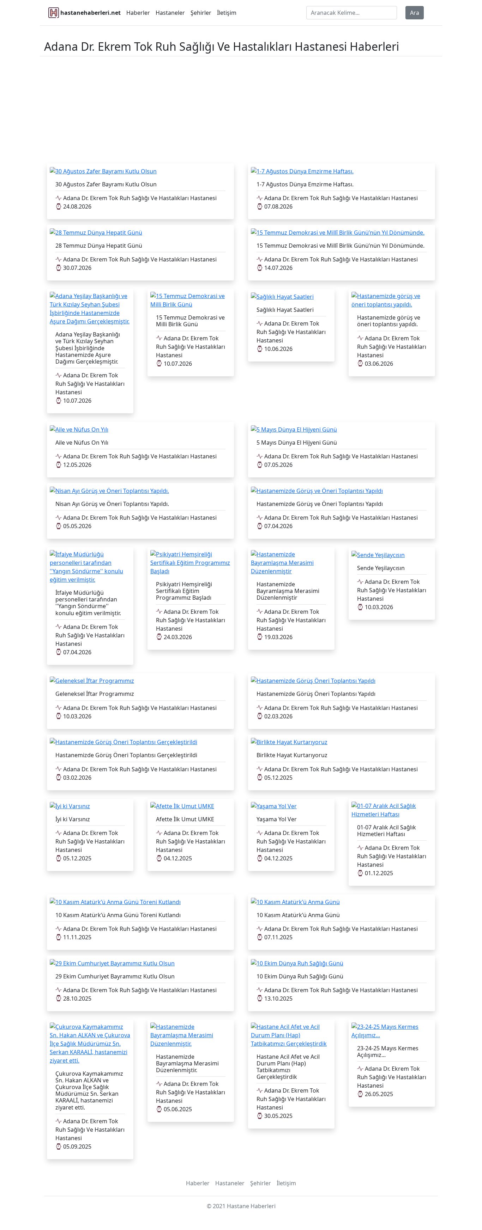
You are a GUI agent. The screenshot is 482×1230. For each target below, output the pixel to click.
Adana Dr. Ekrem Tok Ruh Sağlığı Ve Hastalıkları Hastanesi (139, 198)
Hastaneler (170, 13)
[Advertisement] (241, 108)
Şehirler (201, 13)
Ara (414, 13)
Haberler (138, 13)
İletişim (226, 13)
